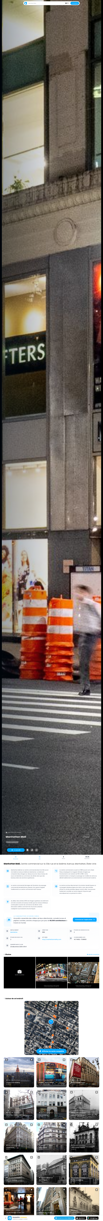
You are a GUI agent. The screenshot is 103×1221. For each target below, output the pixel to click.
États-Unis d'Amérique (14, 832)
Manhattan (13, 932)
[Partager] (36, 850)
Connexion (75, 3)
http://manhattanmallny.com (51, 939)
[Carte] (32, 850)
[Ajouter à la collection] (27, 850)
